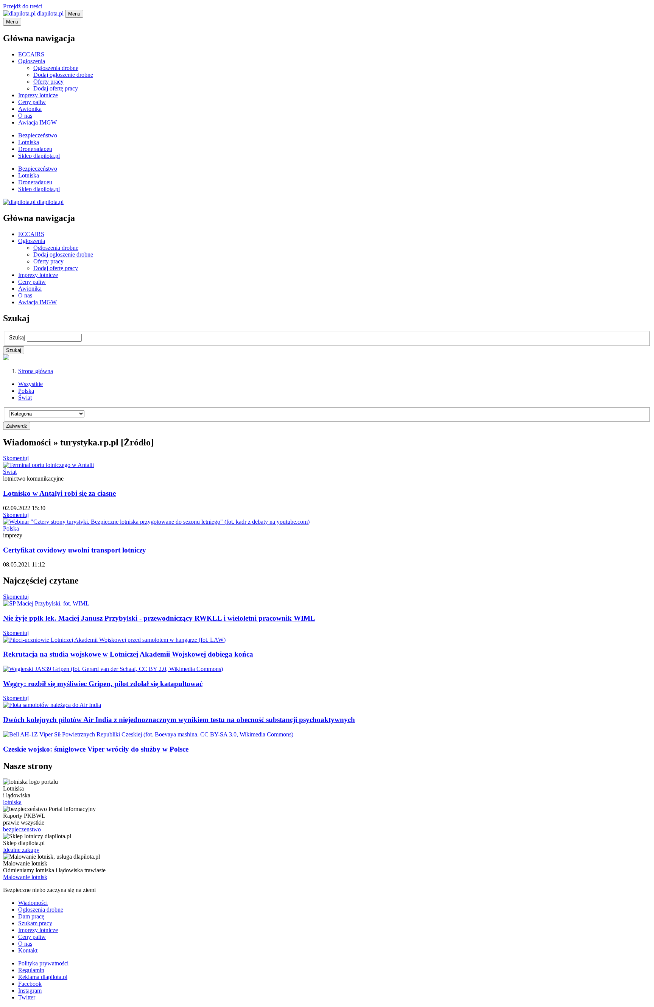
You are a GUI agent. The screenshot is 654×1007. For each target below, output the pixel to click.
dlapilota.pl (50, 13)
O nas (25, 115)
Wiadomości (33, 903)
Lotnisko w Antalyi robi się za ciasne (59, 493)
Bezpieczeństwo (37, 135)
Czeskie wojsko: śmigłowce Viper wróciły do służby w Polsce (95, 749)
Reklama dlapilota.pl (42, 977)
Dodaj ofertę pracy (55, 88)
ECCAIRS (31, 54)
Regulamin (31, 970)
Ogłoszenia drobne (55, 68)
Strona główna (35, 371)
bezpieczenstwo (22, 829)
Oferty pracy (48, 81)
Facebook (30, 984)
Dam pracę (31, 916)
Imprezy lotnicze (38, 95)
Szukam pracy (35, 923)
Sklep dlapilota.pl (39, 156)
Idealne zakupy (21, 850)
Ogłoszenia (31, 61)
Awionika (30, 109)
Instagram (30, 990)
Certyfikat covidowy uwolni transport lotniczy (74, 550)
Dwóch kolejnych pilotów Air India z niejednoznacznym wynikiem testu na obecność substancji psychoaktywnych (179, 720)
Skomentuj (16, 458)
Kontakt (27, 950)
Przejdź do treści (22, 6)
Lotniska (28, 142)
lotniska (12, 802)
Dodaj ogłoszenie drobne (63, 75)
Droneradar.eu (35, 149)
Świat (25, 397)
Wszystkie (30, 384)
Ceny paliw (32, 102)
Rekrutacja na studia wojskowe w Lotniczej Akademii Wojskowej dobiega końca (128, 654)
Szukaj (17, 337)
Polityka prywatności (43, 963)
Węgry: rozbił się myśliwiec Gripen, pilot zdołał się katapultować (102, 684)
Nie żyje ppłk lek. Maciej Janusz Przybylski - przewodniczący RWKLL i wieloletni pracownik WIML (159, 618)
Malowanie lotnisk (25, 877)
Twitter (26, 997)
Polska (26, 391)
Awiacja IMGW (37, 122)
